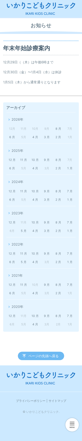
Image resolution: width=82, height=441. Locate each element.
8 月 (58, 128)
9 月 (47, 160)
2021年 (17, 275)
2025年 (17, 150)
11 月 (23, 160)
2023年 (17, 213)
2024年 (17, 182)
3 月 (47, 137)
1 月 (70, 168)
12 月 (12, 160)
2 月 (58, 137)
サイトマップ (57, 400)
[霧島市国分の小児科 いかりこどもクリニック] (41, 8)
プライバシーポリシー (30, 400)
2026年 (17, 119)
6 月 (12, 137)
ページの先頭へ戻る (43, 356)
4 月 (35, 137)
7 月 (70, 191)
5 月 (23, 231)
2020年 (17, 307)
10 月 (35, 160)
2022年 (17, 244)
